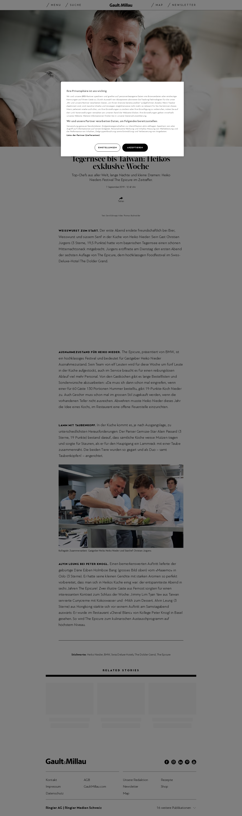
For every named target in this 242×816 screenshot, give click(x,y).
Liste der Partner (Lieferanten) (83, 135)
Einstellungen (107, 147)
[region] (122, 119)
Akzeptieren (135, 147)
